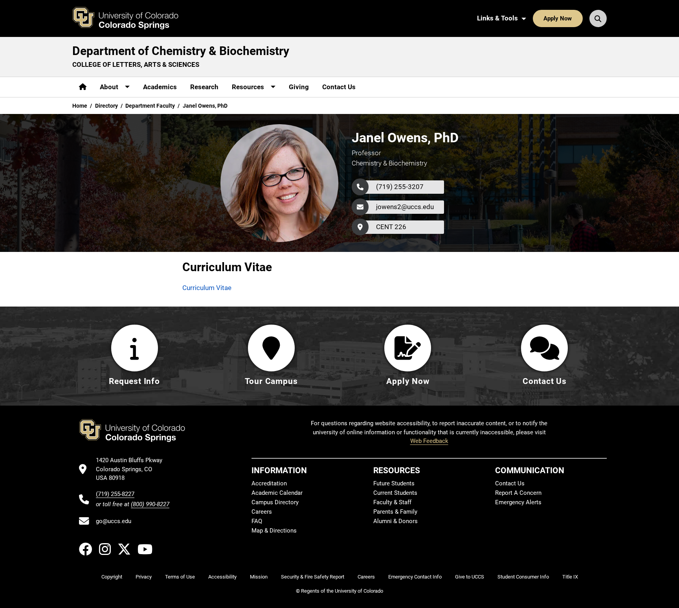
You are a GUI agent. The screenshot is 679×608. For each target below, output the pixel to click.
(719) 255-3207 (400, 187)
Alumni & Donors (395, 521)
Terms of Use (180, 577)
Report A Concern (518, 492)
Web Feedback (429, 441)
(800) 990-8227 (150, 504)
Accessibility (222, 577)
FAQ (256, 521)
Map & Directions (274, 530)
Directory (106, 106)
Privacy (144, 577)
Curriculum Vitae (206, 288)
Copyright (111, 577)
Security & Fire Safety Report (312, 577)
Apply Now (557, 18)
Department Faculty (150, 106)
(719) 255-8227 (115, 494)
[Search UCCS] (598, 18)
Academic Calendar (277, 492)
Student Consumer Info (523, 577)
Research (204, 87)
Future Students (394, 483)
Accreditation (269, 483)
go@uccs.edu (113, 521)
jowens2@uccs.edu (405, 207)
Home (79, 106)
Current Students (395, 492)
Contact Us (339, 87)
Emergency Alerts (518, 502)
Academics (160, 87)
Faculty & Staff (392, 502)
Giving (299, 87)
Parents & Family (395, 511)
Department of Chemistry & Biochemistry (180, 51)
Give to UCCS (469, 577)
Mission (259, 577)
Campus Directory (275, 502)
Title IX (570, 577)
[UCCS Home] (131, 18)
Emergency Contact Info (415, 577)
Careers (261, 511)
